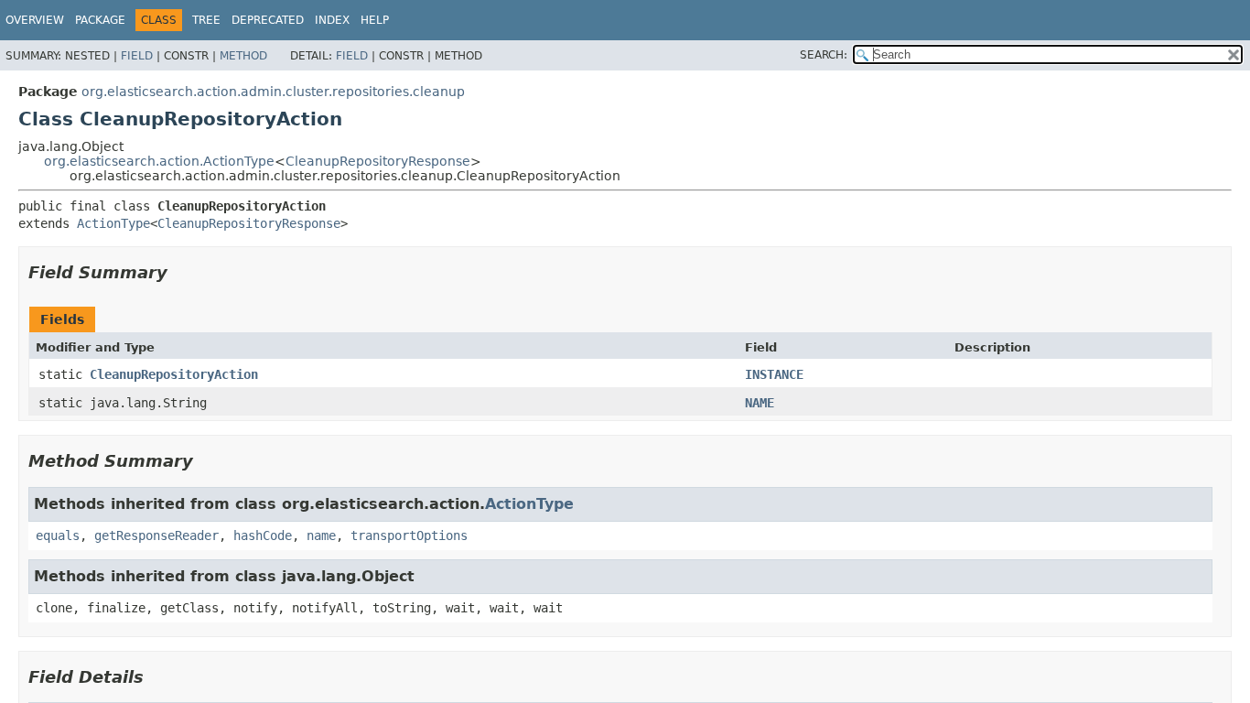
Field (137, 55)
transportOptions (409, 535)
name (321, 535)
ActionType (113, 223)
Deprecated (268, 20)
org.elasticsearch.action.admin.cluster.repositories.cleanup (273, 91)
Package (100, 20)
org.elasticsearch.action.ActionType (159, 161)
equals (58, 535)
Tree (206, 20)
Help (375, 20)
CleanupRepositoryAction (174, 374)
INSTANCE (774, 374)
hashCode (262, 535)
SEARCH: (823, 55)
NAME (759, 402)
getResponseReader (156, 535)
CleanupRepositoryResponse (378, 161)
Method (243, 55)
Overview (34, 20)
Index (332, 20)
